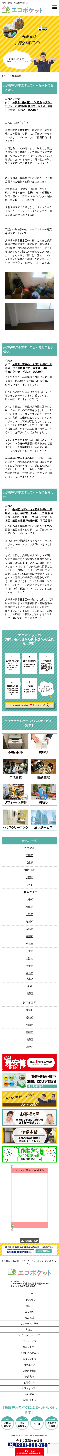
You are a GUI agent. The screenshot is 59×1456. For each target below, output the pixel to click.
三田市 (29, 855)
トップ (5, 75)
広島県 (29, 929)
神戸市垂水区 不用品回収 (37, 520)
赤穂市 (29, 1032)
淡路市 (29, 958)
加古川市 (29, 870)
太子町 (29, 899)
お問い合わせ (29, 1400)
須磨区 (29, 993)
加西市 (29, 877)
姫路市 (29, 907)
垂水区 (8, 98)
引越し (29, 1329)
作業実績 (29, 1376)
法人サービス (29, 1341)
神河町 (29, 1010)
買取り (29, 1306)
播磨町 (29, 936)
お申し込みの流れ (29, 1353)
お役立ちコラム (29, 1388)
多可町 (29, 884)
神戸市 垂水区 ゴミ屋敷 (27, 102)
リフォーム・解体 (29, 1323)
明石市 (29, 943)
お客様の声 (29, 1382)
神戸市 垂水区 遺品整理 (23, 109)
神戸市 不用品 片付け (25, 364)
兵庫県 (29, 862)
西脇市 (29, 1024)
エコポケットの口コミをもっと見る (28, 1170)
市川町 (29, 921)
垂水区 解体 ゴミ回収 (25, 509)
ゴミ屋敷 (29, 1311)
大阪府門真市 (29, 892)
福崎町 (29, 1017)
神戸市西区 (29, 1002)
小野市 (29, 914)
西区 (29, 986)
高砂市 (29, 1047)
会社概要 (29, 1394)
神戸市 (16, 98)
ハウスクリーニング (29, 1335)
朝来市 (29, 951)
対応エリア (29, 1364)
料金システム (29, 1347)
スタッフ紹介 (29, 1359)
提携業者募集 (29, 1370)
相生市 (29, 965)
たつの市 (29, 848)
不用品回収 (29, 1300)
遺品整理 (29, 1317)
